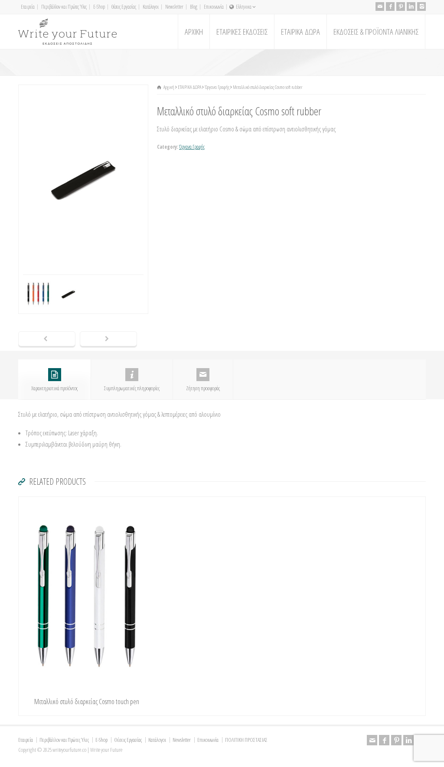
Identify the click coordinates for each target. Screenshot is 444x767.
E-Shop (99, 6)
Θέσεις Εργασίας (123, 6)
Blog (193, 6)
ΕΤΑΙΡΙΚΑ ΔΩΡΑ (300, 31)
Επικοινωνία (214, 6)
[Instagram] (421, 6)
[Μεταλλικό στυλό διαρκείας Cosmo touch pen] (86, 502)
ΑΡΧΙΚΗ (194, 31)
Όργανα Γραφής (192, 146)
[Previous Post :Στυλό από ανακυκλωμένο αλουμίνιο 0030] (46, 339)
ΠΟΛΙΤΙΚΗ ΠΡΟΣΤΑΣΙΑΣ (246, 740)
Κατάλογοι (151, 6)
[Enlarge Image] (83, 90)
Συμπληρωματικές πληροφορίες (132, 388)
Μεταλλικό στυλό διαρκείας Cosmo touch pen (86, 701)
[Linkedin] (411, 6)
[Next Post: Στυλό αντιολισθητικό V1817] (108, 339)
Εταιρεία (28, 6)
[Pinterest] (400, 6)
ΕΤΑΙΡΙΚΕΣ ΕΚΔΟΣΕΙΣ (242, 31)
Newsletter (174, 6)
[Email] (379, 6)
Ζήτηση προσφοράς (203, 388)
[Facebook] (390, 6)
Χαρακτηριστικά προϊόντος (54, 388)
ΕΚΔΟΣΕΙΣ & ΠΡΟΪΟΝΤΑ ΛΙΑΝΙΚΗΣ (375, 31)
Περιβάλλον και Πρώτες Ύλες (64, 6)
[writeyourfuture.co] (67, 32)
